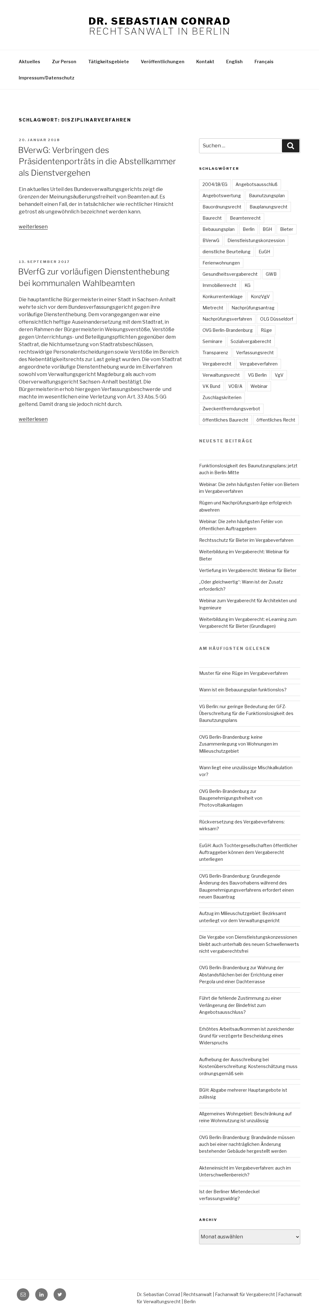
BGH (267, 229)
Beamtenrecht (245, 218)
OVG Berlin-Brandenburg (227, 330)
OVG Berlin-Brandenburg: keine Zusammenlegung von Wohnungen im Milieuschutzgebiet (238, 744)
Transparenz (215, 352)
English (234, 61)
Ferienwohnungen (221, 262)
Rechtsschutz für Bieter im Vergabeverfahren (246, 540)
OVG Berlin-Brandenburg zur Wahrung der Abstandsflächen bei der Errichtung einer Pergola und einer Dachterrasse (241, 974)
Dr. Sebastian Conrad (159, 21)
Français (264, 61)
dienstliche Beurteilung (226, 251)
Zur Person (64, 61)
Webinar (259, 386)
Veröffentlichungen (162, 61)
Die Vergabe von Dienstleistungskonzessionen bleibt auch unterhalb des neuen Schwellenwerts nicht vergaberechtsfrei (249, 944)
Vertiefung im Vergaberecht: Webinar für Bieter (248, 570)
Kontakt (205, 61)
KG (247, 285)
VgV (279, 375)
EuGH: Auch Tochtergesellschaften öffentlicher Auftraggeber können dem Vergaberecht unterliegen (248, 852)
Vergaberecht (216, 363)
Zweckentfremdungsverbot (231, 408)
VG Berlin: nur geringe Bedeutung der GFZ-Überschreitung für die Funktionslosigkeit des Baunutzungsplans (246, 713)
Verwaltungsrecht (221, 375)
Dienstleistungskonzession (256, 240)
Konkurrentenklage (222, 296)
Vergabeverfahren (259, 363)
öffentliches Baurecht (225, 419)
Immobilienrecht (219, 285)
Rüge (266, 330)
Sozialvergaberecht (251, 341)
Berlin (249, 229)
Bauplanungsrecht (269, 206)
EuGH (264, 251)
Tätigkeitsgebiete (108, 61)
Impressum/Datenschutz (46, 77)
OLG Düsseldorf (276, 319)
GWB (271, 274)
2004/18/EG (214, 184)
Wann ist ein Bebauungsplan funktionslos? (243, 689)
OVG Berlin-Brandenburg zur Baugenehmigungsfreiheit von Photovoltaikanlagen (230, 798)
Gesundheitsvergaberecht (230, 274)
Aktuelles (29, 61)
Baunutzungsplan (267, 195)
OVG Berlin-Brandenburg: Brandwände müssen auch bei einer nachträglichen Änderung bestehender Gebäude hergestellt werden (247, 1144)
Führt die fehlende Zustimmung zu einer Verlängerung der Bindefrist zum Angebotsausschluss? (240, 1005)
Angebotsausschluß (257, 184)
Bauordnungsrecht (221, 206)
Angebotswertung (221, 195)
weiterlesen (33, 227)
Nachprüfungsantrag (252, 307)
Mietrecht (212, 307)
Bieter (286, 229)
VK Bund (211, 386)
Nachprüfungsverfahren (227, 319)
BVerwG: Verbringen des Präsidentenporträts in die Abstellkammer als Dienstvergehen (97, 161)
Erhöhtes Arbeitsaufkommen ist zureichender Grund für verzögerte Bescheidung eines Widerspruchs (246, 1036)
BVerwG (210, 240)
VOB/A (235, 386)
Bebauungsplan (218, 229)
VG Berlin (257, 375)
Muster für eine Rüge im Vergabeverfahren (243, 673)
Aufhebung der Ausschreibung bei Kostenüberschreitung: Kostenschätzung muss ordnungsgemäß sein (248, 1066)
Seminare (212, 341)
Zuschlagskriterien (221, 397)
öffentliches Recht (275, 419)
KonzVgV (260, 296)
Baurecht (212, 218)
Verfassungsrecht (255, 352)
